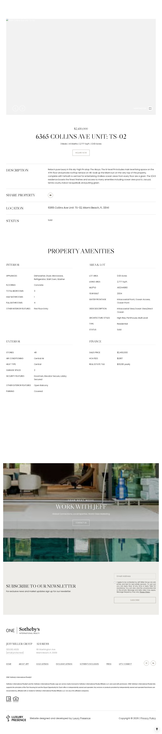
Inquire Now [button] (81, 152)
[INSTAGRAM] (146, 663)
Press (108, 664)
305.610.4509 (12, 649)
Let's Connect (125, 664)
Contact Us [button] (81, 522)
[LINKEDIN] (153, 663)
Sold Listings (42, 664)
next (22, 108)
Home (8, 664)
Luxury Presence (81, 718)
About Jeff (24, 664)
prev (15, 108)
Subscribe (134, 600)
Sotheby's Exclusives (89, 664)
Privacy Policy (145, 592)
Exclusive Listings (64, 664)
